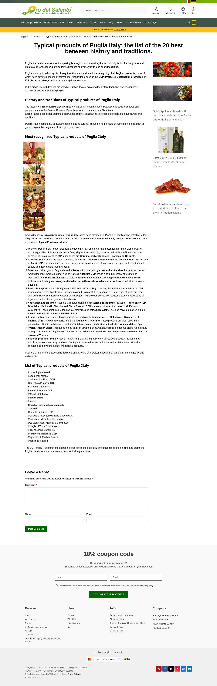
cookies (128, 585)
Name (28, 514)
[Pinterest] (159, 669)
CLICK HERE (120, 29)
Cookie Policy (116, 630)
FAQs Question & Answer (122, 615)
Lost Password (74, 623)
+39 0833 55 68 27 (161, 628)
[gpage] (183, 669)
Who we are (30, 619)
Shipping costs (117, 619)
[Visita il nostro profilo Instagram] (177, 669)
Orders (71, 615)
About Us (29, 630)
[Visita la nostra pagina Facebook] (165, 669)
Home (24, 36)
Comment (31, 485)
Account (156, 13)
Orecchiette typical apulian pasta (46, 404)
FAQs (183, 13)
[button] (190, 22)
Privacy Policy (116, 627)
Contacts (29, 634)
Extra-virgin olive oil (39, 372)
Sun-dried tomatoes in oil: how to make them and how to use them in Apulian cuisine (171, 208)
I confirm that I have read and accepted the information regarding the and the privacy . (106, 585)
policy (150, 585)
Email (89, 514)
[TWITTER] (171, 669)
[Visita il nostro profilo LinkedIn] (189, 669)
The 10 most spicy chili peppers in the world (43, 640)
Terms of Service (31, 677)
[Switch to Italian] (187, 1)
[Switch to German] (193, 1)
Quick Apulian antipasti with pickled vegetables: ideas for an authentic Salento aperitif (172, 115)
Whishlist (170, 13)
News (37, 36)
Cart (193, 13)
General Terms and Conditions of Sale (127, 623)
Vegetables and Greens (36, 627)
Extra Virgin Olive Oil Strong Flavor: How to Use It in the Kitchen (169, 162)
